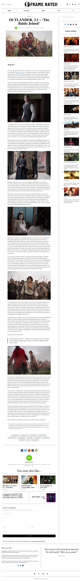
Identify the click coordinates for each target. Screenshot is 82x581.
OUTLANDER (30, 437)
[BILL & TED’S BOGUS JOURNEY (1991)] (71, 191)
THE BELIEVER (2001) (68, 147)
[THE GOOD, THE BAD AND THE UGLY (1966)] (71, 124)
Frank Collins (21, 27)
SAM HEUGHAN (46, 437)
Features (26, 10)
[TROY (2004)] (71, 175)
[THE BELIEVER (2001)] (71, 141)
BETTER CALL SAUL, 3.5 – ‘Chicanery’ (10, 486)
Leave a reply (37, 27)
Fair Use (16, 561)
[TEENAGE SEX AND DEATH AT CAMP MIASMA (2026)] (71, 58)
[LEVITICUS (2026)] (71, 109)
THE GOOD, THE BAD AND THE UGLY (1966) (70, 129)
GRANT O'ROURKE (42, 435)
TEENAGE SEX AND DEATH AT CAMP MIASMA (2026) (71, 63)
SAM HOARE (22, 440)
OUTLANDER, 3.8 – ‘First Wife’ (46, 486)
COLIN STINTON (33, 435)
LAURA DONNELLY (21, 437)
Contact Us (9, 4)
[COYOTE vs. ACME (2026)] (71, 76)
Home (9, 10)
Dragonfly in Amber (20, 72)
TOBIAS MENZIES (35, 440)
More (33, 465)
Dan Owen (5, 489)
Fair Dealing (24, 561)
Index (43, 10)
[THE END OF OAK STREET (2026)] (71, 157)
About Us (3, 4)
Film (59, 10)
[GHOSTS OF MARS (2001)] (71, 41)
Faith (11, 246)
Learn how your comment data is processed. (34, 541)
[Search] (79, 4)
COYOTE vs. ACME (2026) (69, 81)
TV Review (29, 16)
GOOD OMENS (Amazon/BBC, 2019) (27, 486)
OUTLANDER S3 (38, 437)
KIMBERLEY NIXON (12, 437)
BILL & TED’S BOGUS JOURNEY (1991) (70, 197)
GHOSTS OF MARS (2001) (69, 46)
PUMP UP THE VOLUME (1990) (70, 97)
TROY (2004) (66, 180)
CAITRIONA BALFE (24, 435)
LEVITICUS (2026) (67, 114)
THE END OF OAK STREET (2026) (70, 162)
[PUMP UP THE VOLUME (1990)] (71, 92)
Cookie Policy (26, 558)
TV (73, 10)
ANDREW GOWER (15, 435)
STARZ (28, 440)
